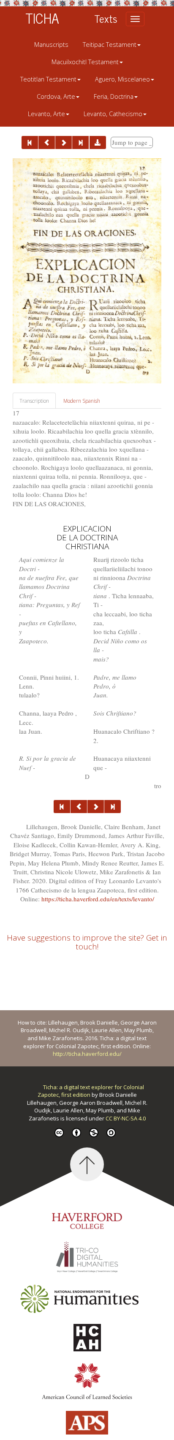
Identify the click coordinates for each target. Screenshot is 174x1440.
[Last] (80, 142)
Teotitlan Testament (48, 79)
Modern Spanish (81, 400)
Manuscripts (51, 45)
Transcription (34, 400)
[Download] (97, 142)
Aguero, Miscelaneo (122, 79)
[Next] (63, 142)
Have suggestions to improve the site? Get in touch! (87, 942)
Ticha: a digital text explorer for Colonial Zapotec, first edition (91, 1091)
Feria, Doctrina (113, 96)
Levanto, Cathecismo (113, 114)
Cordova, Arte (56, 96)
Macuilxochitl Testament (85, 62)
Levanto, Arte (46, 114)
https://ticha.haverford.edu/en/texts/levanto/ (97, 899)
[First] (29, 142)
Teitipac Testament (109, 45)
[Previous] (46, 142)
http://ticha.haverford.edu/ (87, 1054)
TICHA (42, 18)
